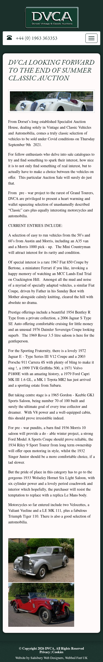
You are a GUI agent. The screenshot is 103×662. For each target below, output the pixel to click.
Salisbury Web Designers (46, 657)
